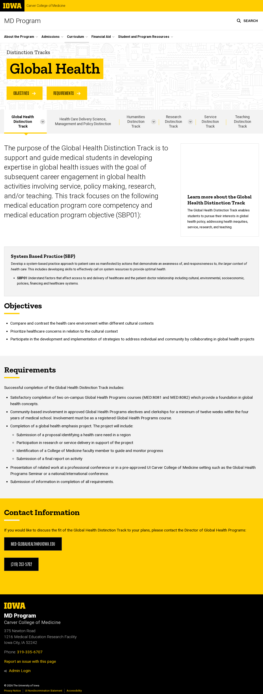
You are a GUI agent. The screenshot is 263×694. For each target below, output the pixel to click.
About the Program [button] (19, 37)
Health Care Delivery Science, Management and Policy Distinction (83, 121)
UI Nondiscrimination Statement (43, 690)
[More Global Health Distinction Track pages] (42, 122)
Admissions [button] (51, 37)
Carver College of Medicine (46, 6)
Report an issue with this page (30, 661)
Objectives (21, 93)
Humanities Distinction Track (136, 121)
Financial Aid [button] (101, 37)
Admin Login (20, 670)
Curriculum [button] (75, 37)
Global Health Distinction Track (23, 121)
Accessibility (74, 690)
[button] (247, 21)
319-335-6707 (30, 652)
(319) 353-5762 (21, 564)
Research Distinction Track (173, 121)
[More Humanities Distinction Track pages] (153, 122)
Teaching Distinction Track (242, 121)
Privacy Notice (12, 690)
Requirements (64, 93)
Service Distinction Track (210, 121)
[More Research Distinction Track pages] (190, 122)
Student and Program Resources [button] (143, 37)
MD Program (22, 20)
